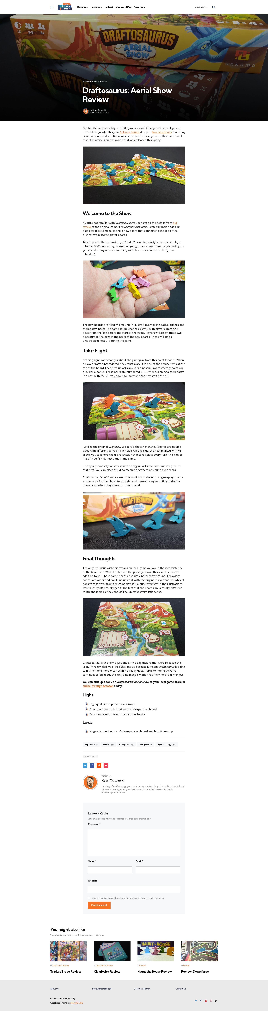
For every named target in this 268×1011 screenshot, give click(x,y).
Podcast (109, 7)
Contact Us (181, 988)
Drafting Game (92, 81)
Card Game (57, 965)
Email (139, 861)
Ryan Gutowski (99, 110)
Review (103, 81)
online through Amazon (98, 686)
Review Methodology (101, 988)
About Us (138, 7)
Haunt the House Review (154, 971)
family (108, 744)
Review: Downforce (195, 971)
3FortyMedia (76, 1003)
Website (92, 880)
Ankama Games (129, 132)
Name (92, 861)
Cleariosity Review (107, 971)
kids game (145, 744)
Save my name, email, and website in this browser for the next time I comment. (128, 898)
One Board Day (123, 7)
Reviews (81, 7)
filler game (126, 744)
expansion (91, 744)
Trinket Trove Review (65, 971)
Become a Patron (142, 988)
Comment (94, 824)
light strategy (166, 744)
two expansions (162, 132)
